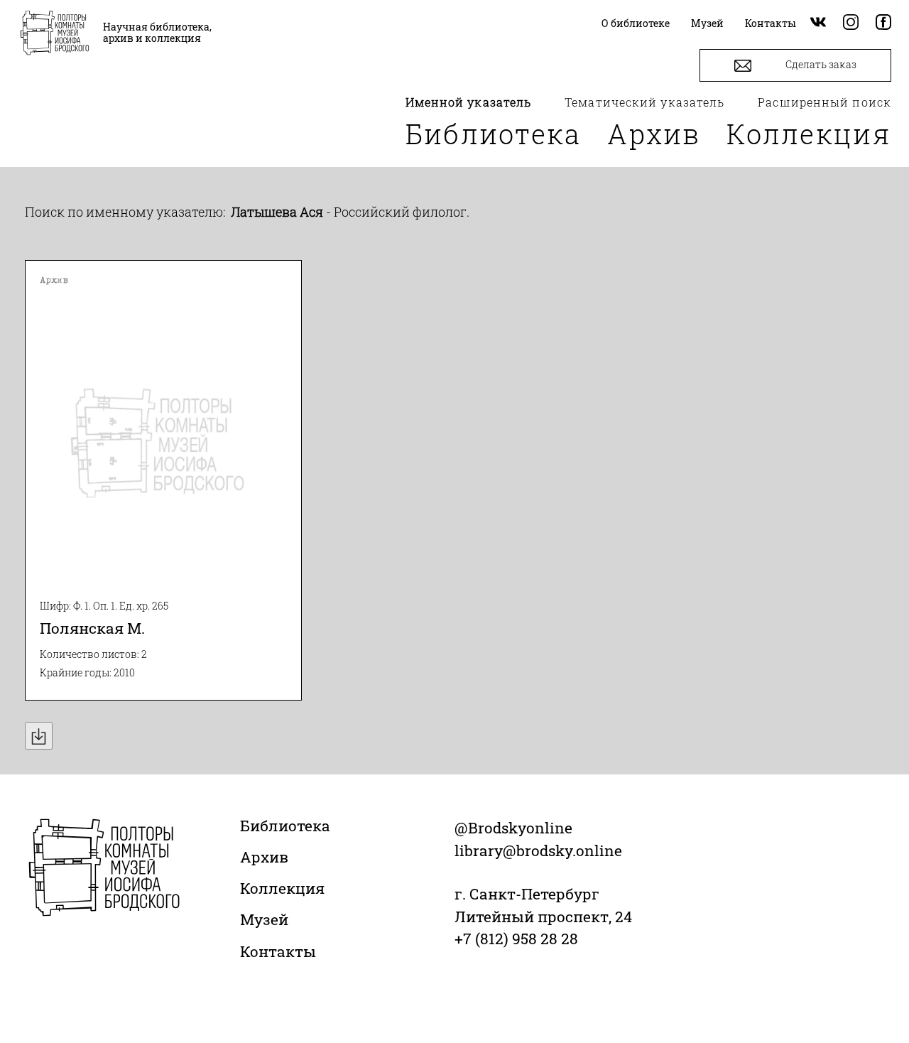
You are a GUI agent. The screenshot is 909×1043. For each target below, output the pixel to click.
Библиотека (493, 133)
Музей (264, 919)
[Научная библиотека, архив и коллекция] (55, 34)
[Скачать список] (39, 736)
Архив (654, 133)
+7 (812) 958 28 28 (516, 939)
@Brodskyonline (513, 828)
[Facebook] (883, 23)
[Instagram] (851, 23)
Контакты (278, 951)
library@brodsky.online (538, 850)
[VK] (818, 23)
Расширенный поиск (824, 101)
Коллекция (808, 133)
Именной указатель (468, 101)
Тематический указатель (644, 101)
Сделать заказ (819, 64)
